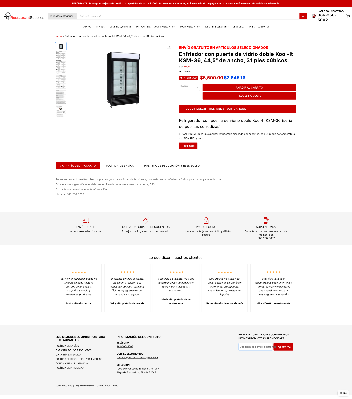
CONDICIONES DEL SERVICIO (72, 363)
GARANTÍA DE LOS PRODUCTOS (74, 350)
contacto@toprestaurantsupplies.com (137, 357)
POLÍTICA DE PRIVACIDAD (70, 367)
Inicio (59, 36)
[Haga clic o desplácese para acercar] (169, 46)
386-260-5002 (125, 346)
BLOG (115, 386)
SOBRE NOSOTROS (64, 386)
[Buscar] (303, 16)
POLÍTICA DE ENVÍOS (120, 165)
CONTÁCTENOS (103, 386)
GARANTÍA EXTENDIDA (68, 354)
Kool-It (188, 66)
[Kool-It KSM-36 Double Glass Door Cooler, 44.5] (60, 46)
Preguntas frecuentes (84, 386)
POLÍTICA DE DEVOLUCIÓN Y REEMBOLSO (172, 165)
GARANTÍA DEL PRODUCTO (78, 165)
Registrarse (283, 347)
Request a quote (249, 95)
